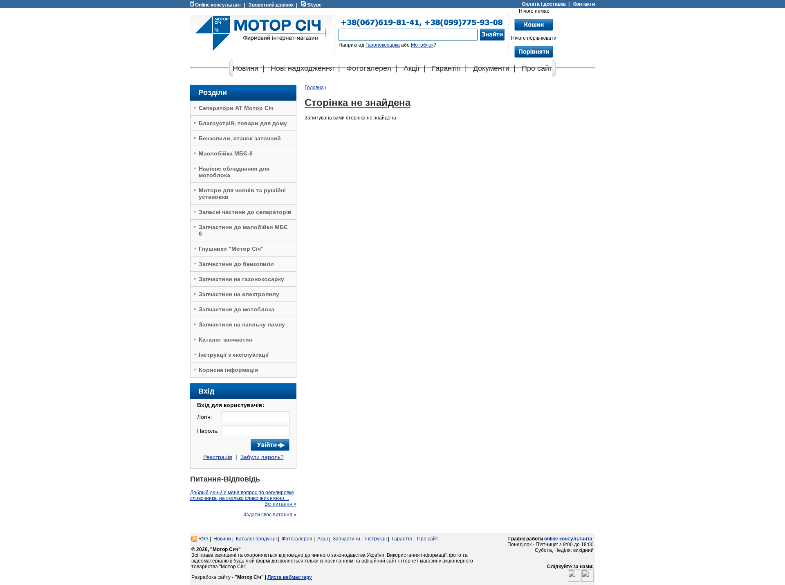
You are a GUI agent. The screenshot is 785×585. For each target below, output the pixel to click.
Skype (314, 5)
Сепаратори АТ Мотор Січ (236, 108)
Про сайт (537, 68)
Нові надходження (302, 68)
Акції (411, 68)
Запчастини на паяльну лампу (242, 324)
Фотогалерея (368, 68)
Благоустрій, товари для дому (243, 123)
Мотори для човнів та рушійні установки (242, 193)
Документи (491, 68)
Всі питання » (280, 504)
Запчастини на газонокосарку (241, 279)
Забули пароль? (262, 457)
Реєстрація (217, 457)
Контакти (584, 4)
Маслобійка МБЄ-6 (226, 153)
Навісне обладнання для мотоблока (234, 171)
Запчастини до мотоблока (236, 309)
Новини (245, 68)
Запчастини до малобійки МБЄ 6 (243, 230)
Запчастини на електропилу (239, 294)
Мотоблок (422, 45)
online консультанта (568, 539)
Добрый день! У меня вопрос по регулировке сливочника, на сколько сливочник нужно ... (242, 495)
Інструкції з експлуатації (234, 354)
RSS (203, 539)
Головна (314, 87)
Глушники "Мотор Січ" (231, 248)
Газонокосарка (383, 45)
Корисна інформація (228, 370)
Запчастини (346, 539)
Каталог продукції (256, 539)
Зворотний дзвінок (271, 5)
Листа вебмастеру (289, 577)
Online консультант (218, 5)
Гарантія (446, 68)
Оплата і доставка (544, 4)
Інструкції (376, 539)
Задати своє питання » (269, 515)
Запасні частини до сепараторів (245, 212)
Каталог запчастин (225, 339)
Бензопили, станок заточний (240, 138)
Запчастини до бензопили (236, 264)
